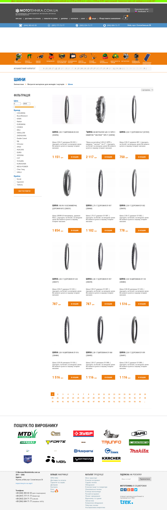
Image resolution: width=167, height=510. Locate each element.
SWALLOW (21, 133)
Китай (19, 179)
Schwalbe (20, 161)
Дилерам (64, 18)
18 (140, 394)
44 (78, 402)
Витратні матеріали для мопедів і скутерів (46, 84)
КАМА (19, 119)
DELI (18, 130)
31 (109, 398)
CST (18, 158)
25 (78, 398)
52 (119, 402)
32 (114, 398)
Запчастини (19, 84)
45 (83, 402)
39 (52, 402)
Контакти (74, 18)
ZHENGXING (21, 136)
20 (52, 398)
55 (135, 402)
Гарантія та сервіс (51, 18)
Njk (18, 141)
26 (83, 398)
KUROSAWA (21, 164)
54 (129, 402)
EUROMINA (21, 124)
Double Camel (22, 138)
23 (68, 398)
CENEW (20, 127)
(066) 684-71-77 (113, 25)
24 (73, 398)
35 (129, 398)
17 (135, 394)
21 (58, 398)
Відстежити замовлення (110, 18)
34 (124, 398)
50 (109, 402)
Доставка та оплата (33, 18)
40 (58, 402)
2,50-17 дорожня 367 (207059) (134, 132)
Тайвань (20, 185)
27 (88, 398)
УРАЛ (19, 147)
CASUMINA (21, 113)
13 (114, 394)
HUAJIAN (20, 150)
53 (124, 402)
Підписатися (145, 479)
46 (88, 402)
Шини (70, 84)
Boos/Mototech (22, 116)
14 (119, 394)
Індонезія (20, 182)
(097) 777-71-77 (58, 25)
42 (68, 402)
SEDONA (20, 155)
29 (99, 398)
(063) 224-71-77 (86, 25)
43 (73, 402)
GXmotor (20, 144)
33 (119, 398)
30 (104, 398)
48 (99, 402)
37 (140, 398)
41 (63, 402)
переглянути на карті (24, 483)
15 (124, 394)
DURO (19, 152)
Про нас (19, 18)
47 (94, 402)
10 (99, 394)
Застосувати (24, 191)
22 (63, 398)
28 (94, 398)
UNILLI (19, 172)
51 (114, 402)
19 (145, 394)
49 (104, 402)
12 (109, 394)
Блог (83, 18)
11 (104, 394)
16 (129, 394)
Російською (142, 11)
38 (145, 398)
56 (140, 402)
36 (135, 398)
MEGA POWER (22, 167)
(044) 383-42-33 (30, 25)
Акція (94, 18)
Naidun (19, 121)
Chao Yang (21, 169)
